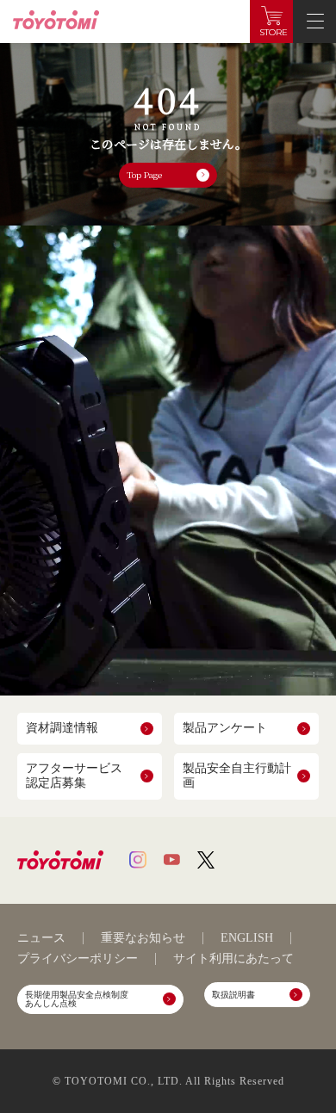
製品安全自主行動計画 (237, 775)
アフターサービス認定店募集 (74, 775)
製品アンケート (225, 727)
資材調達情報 (62, 727)
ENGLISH (247, 938)
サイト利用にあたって (233, 959)
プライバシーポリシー (77, 959)
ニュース (41, 938)
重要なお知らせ (143, 938)
